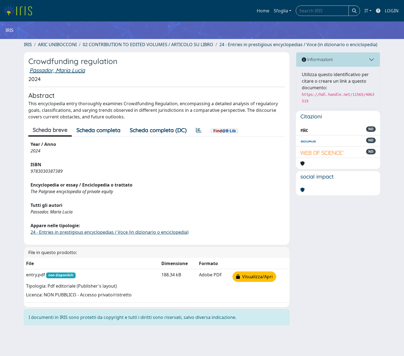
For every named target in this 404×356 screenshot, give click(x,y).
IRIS (28, 44)
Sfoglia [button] (281, 11)
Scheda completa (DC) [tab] (158, 130)
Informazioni (319, 59)
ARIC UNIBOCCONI (57, 44)
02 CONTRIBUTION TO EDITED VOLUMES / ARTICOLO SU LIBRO (148, 44)
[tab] (198, 130)
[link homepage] (20, 10)
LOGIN (392, 11)
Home (263, 11)
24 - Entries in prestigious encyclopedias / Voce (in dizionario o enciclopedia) (298, 44)
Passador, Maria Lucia (57, 70)
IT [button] (366, 11)
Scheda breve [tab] (50, 129)
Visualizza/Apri (256, 277)
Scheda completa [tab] (98, 130)
